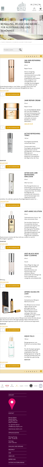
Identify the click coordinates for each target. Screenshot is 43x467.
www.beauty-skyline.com (15, 429)
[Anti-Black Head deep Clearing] (11, 275)
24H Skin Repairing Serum (32, 61)
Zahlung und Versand (15, 446)
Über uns (11, 456)
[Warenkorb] (40, 10)
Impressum (12, 459)
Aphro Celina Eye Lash (31, 293)
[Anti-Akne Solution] (11, 233)
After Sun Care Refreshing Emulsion (31, 175)
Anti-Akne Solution (33, 211)
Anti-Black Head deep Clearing (31, 255)
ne (39, 56)
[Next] (38, 386)
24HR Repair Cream (32, 100)
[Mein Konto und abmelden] (34, 10)
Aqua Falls (29, 336)
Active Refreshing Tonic (32, 135)
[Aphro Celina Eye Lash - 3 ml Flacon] (11, 313)
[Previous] (4, 386)
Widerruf (11, 449)
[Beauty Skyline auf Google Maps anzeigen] (12, 409)
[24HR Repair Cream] (11, 122)
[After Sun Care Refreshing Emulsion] (11, 194)
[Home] (21, 12)
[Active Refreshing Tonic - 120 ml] (10, 152)
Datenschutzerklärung (16, 462)
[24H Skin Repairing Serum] (11, 82)
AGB (9, 453)
